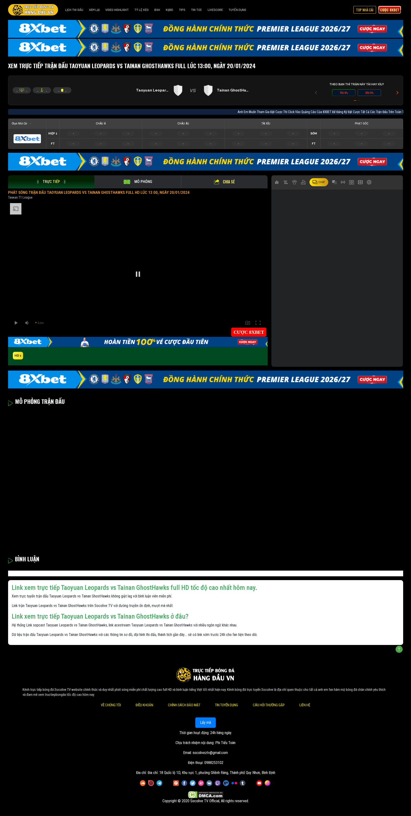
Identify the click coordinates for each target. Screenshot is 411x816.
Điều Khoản (144, 705)
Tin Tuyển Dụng (226, 705)
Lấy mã (205, 722)
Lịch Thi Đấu (74, 10)
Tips (182, 10)
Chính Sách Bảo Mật (184, 705)
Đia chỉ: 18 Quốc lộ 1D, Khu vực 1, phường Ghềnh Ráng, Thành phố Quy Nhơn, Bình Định (211, 772)
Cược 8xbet (389, 9)
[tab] (51, 181)
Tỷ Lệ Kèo (141, 10)
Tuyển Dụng (237, 10)
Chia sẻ (229, 182)
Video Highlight (117, 10)
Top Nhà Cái (364, 9)
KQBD (169, 10)
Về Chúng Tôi (111, 705)
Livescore (215, 10)
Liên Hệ (304, 705)
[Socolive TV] (33, 9)
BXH (157, 10)
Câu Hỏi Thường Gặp (269, 705)
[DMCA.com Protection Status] (205, 794)
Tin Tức (196, 10)
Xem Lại (94, 10)
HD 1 (18, 355)
